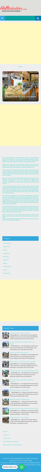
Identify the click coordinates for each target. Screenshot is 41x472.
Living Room (6, 253)
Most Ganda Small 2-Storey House (19, 390)
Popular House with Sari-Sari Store (19, 352)
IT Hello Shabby (12, 462)
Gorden (5, 270)
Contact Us (6, 435)
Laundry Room (7, 266)
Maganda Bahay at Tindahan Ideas (19, 399)
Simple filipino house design (10, 441)
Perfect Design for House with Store (20, 333)
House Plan (6, 246)
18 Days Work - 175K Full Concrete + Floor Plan (23, 361)
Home (20, 67)
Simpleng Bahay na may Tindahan (19, 417)
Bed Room (6, 256)
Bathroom (6, 260)
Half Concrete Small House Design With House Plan (24, 371)
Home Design (7, 243)
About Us (5, 431)
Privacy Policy (7, 438)
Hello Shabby (28, 460)
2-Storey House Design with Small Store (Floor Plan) (24, 408)
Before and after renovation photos (12, 445)
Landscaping (6, 273)
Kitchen (5, 250)
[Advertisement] (20, 43)
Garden (5, 263)
